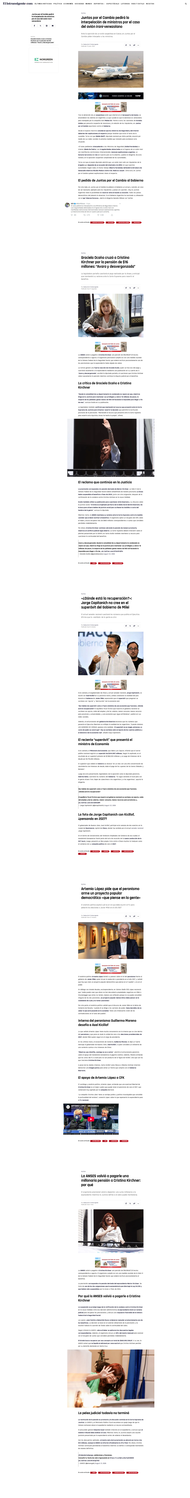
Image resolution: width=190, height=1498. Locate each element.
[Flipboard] (46, 26)
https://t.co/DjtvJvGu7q (119, 1458)
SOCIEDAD (79, 4)
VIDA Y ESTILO (137, 4)
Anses (94, 563)
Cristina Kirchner (105, 355)
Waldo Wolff (100, 136)
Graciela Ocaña (114, 368)
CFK (105, 1141)
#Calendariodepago (85, 1455)
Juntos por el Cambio (123, 222)
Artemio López (96, 1141)
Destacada (110, 222)
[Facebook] (34, 26)
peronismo (131, 976)
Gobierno (106, 851)
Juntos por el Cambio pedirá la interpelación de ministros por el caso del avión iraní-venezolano (43, 17)
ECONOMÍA (68, 4)
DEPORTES (99, 4)
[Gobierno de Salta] (111, 111)
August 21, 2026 (100, 1463)
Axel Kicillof (96, 851)
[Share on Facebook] (126, 45)
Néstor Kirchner (133, 1283)
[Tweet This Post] (130, 45)
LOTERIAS (125, 4)
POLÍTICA (58, 4)
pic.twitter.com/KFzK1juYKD (88, 1460)
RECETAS (150, 4)
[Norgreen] (43, 60)
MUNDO (89, 4)
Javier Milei (99, 698)
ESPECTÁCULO (112, 4)
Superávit (83, 854)
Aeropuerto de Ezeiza (130, 115)
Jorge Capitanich (128, 851)
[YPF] (110, 96)
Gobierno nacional (119, 1472)
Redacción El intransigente (91, 44)
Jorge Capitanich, (133, 693)
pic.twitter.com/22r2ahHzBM (89, 803)
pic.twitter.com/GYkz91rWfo (112, 551)
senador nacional (137, 828)
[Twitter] (40, 26)
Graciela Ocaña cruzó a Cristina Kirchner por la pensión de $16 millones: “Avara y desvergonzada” (42, 40)
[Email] (52, 26)
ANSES (82, 355)
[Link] (134, 45)
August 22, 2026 (109, 554)
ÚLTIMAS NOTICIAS (43, 4)
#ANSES (131, 1458)
